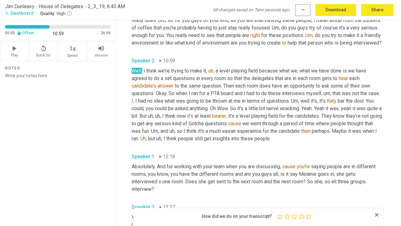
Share (377, 9)
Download (335, 9)
